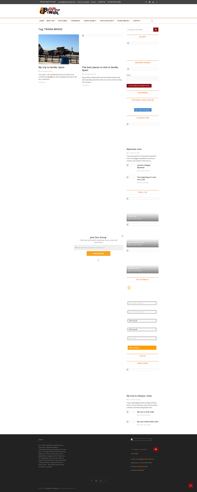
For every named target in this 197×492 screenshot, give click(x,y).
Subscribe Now (98, 253)
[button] (98, 237)
